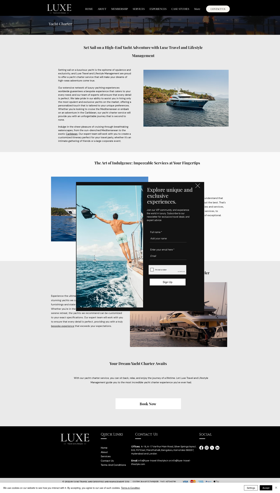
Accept (265, 487)
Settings (251, 487)
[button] (197, 185)
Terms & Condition (130, 487)
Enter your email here (161, 249)
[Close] (276, 487)
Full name (155, 232)
